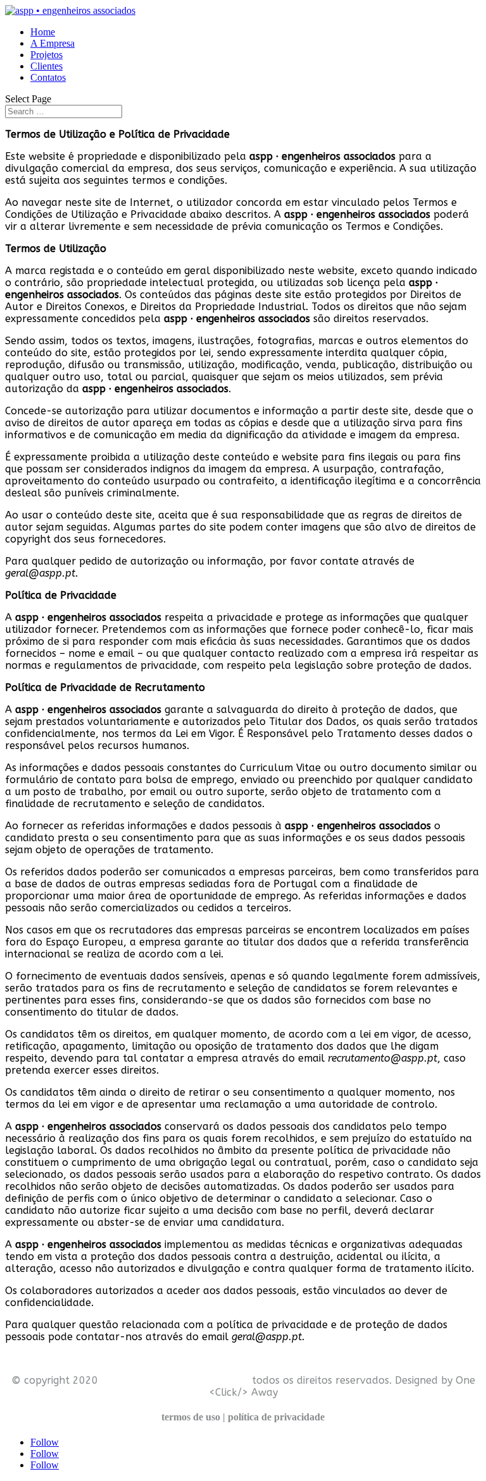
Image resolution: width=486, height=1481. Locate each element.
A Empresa (52, 43)
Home (42, 32)
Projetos (46, 54)
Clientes (46, 66)
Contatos (48, 77)
